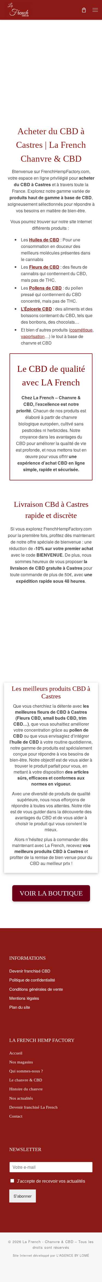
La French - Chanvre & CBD (48, 1241)
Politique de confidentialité (32, 980)
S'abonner (23, 1196)
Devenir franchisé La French (33, 1107)
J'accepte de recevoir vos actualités (51, 1181)
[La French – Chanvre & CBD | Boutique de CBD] (17, 8)
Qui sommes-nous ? (26, 1071)
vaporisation (33, 336)
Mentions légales (24, 998)
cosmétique (81, 330)
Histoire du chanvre (26, 1089)
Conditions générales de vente (36, 989)
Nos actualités (21, 1098)
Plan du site (19, 1007)
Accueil (15, 1053)
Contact (15, 1116)
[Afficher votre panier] (84, 9)
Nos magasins (21, 1062)
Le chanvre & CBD (25, 1080)
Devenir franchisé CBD (29, 971)
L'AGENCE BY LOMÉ (73, 1255)
